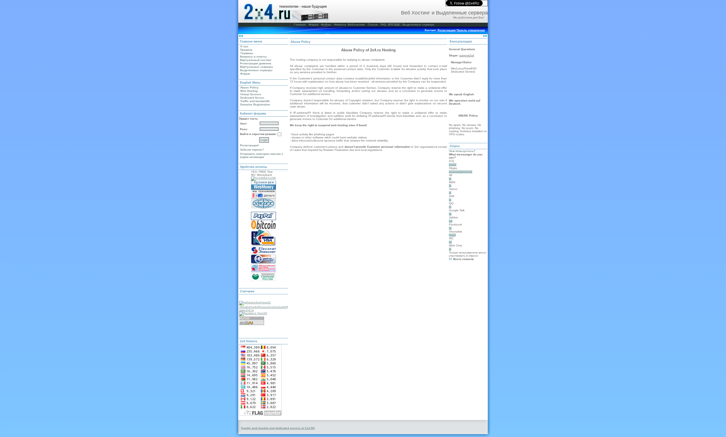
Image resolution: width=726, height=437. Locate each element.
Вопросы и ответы (253, 56)
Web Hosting (249, 90)
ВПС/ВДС (394, 24)
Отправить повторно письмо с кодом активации (261, 155)
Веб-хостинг (356, 24)
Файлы (326, 24)
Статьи (373, 24)
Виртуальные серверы (256, 66)
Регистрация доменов (255, 63)
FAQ (383, 24)
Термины (246, 53)
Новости (340, 24)
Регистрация (447, 30)
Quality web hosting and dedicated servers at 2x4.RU (278, 428)
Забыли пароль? (252, 149)
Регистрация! (249, 145)
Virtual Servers (250, 94)
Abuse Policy (249, 87)
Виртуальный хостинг (255, 60)
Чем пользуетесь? (462, 151)
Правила (246, 49)
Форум (313, 24)
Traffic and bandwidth (255, 101)
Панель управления (471, 30)
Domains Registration (255, 104)
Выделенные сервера (418, 24)
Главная (300, 24)
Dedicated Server (252, 97)
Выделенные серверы (256, 70)
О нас (244, 46)
